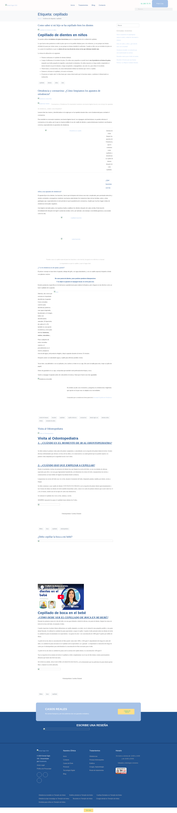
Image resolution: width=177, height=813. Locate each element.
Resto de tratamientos (96, 770)
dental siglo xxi (94, 417)
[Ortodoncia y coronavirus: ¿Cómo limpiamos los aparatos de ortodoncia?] (45, 98)
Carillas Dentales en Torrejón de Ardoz (109, 795)
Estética (92, 763)
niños (56, 82)
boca (47, 528)
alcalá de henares (43, 417)
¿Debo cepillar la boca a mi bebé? (55, 536)
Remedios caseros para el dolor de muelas (127, 56)
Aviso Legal (41, 765)
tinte (63, 82)
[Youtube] (39, 780)
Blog (93, 5)
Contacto (102, 5)
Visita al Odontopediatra (50, 428)
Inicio (73, 5)
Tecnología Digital (69, 770)
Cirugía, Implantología (96, 767)
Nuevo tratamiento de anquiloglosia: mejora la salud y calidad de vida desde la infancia (127, 37)
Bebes (40, 528)
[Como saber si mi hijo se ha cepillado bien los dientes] (47, 30)
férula (40, 421)
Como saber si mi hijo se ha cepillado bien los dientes (65, 25)
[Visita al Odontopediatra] (45, 433)
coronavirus (83, 417)
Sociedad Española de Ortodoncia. (102, 397)
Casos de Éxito (68, 763)
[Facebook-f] (39, 774)
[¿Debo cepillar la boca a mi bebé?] (75, 561)
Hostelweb (42, 761)
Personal (66, 767)
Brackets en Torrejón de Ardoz (83, 798)
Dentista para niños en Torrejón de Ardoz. (52, 802)
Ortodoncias (93, 756)
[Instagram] (45, 774)
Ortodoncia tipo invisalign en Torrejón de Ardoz (54, 798)
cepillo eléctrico (72, 417)
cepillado (41, 82)
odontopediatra (64, 528)
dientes (49, 82)
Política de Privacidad (44, 768)
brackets (54, 417)
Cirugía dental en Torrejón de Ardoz (107, 798)
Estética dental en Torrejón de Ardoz (81, 795)
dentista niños (105, 417)
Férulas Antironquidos (96, 760)
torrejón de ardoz (50, 421)
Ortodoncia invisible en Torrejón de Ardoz (52, 795)
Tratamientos (83, 5)
